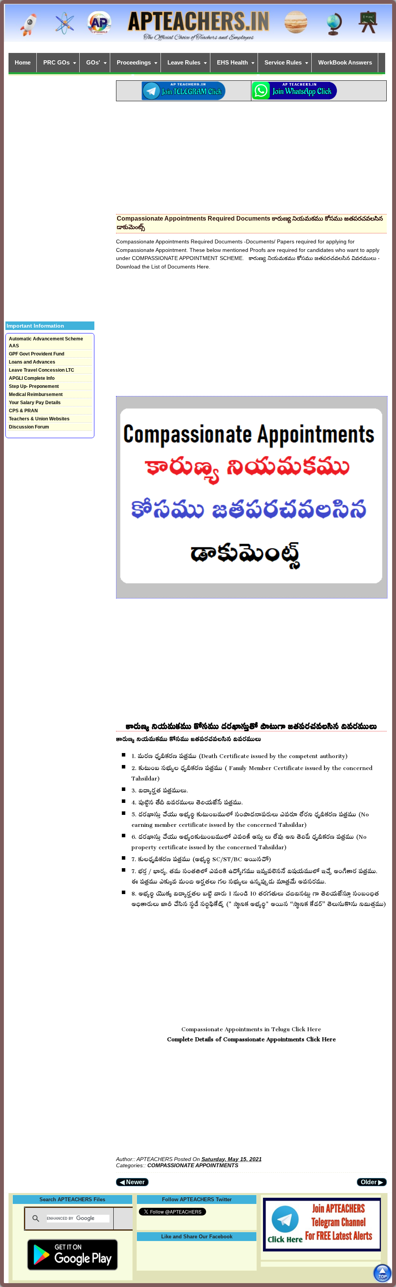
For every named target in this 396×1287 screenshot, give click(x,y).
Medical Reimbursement (36, 394)
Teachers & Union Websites (39, 419)
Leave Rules (183, 62)
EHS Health (232, 62)
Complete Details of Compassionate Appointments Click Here (251, 1037)
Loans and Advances (32, 362)
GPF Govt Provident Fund (36, 354)
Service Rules (283, 62)
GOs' (93, 62)
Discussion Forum (29, 427)
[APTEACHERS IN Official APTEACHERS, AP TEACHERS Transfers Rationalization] (198, 27)
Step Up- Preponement (34, 386)
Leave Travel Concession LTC (41, 370)
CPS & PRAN (23, 410)
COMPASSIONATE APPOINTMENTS (192, 1165)
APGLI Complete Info (32, 378)
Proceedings (134, 62)
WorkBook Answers (345, 62)
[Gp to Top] (382, 1273)
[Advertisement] (251, 155)
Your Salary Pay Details (35, 402)
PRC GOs (56, 62)
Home (23, 62)
